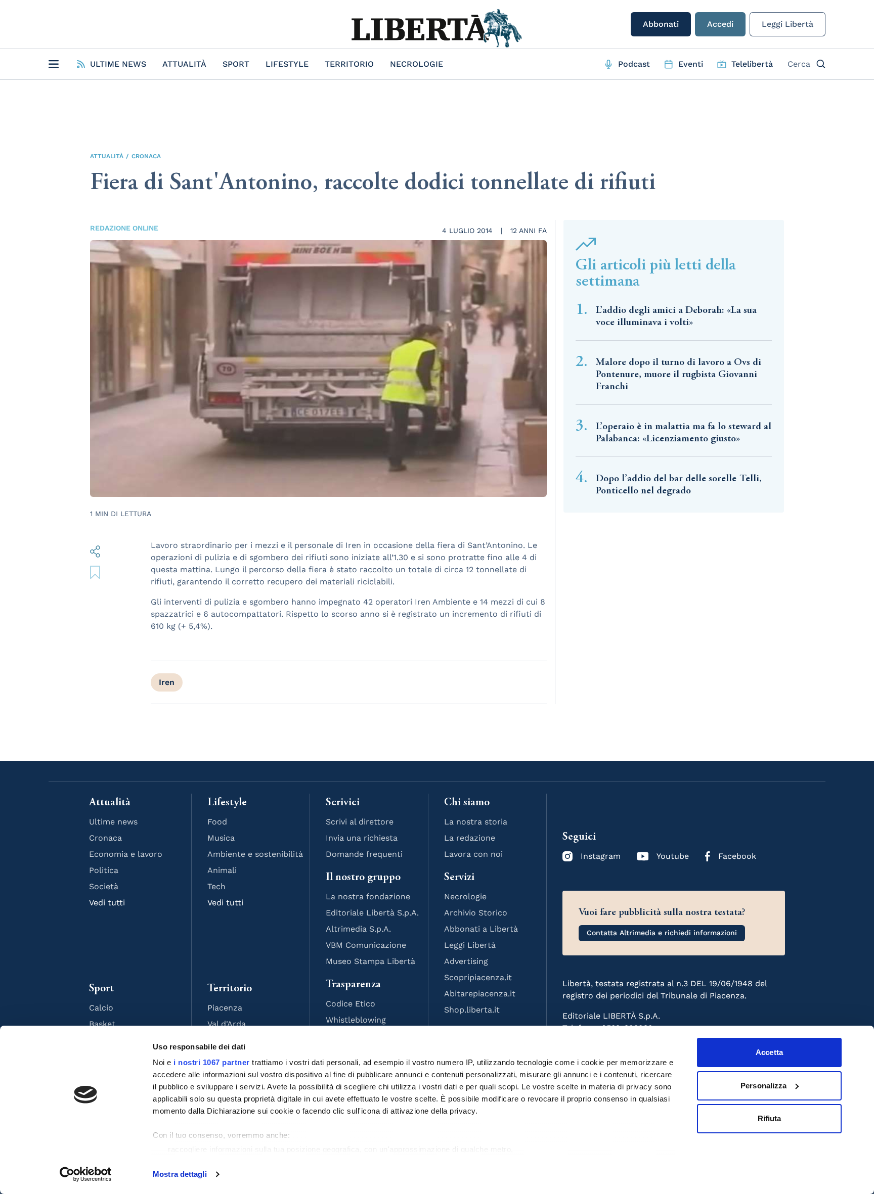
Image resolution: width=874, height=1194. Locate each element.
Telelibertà (752, 64)
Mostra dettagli (180, 1174)
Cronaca (146, 156)
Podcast (634, 64)
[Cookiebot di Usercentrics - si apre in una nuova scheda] (85, 1174)
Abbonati (661, 24)
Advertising (466, 961)
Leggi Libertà (787, 24)
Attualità (184, 64)
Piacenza (224, 1008)
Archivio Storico (475, 912)
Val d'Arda (226, 1024)
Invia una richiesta (362, 838)
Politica (103, 870)
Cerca (799, 64)
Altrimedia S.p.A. (358, 929)
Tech (216, 886)
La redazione (469, 838)
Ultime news (113, 821)
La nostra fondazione (368, 896)
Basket (102, 1024)
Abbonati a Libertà (481, 929)
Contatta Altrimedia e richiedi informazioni (662, 933)
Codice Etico (350, 1003)
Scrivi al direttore (360, 821)
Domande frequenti (364, 854)
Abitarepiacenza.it (479, 993)
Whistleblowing (356, 1020)
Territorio (349, 64)
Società (103, 886)
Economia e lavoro (125, 854)
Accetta (769, 1052)
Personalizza (763, 1085)
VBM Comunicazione (366, 945)
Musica (221, 838)
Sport (236, 64)
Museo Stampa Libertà (370, 961)
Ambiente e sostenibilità (255, 854)
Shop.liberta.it (472, 1010)
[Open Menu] (54, 64)
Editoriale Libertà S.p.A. (372, 912)
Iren (166, 682)
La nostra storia (475, 821)
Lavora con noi (473, 854)
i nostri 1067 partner (211, 1062)
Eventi (690, 64)
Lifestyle (287, 64)
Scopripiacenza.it (478, 977)
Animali (222, 870)
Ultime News (118, 64)
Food (217, 821)
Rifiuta (769, 1118)
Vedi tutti (107, 902)
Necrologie (416, 64)
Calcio (101, 1008)
